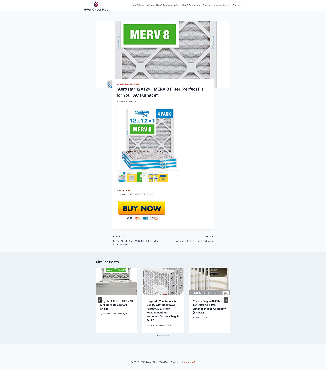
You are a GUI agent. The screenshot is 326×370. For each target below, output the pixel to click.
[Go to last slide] (100, 300)
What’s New (138, 5)
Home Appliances (221, 5)
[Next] (226, 300)
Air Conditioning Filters (128, 84)
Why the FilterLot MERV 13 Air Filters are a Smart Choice (116, 305)
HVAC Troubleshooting (167, 5)
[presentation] (116, 281)
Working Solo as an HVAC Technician (195, 239)
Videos (150, 5)
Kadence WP (188, 362)
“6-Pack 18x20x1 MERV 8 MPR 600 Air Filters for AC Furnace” (135, 241)
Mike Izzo (123, 101)
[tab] (158, 335)
